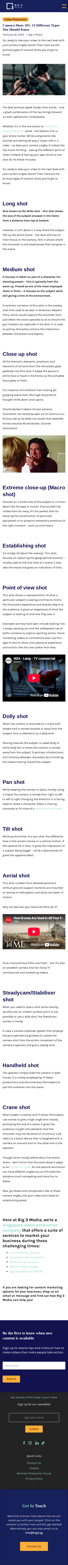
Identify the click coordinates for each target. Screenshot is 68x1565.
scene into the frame (48, 808)
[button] (64, 6)
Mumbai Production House (34, 1473)
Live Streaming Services (25, 1252)
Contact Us (34, 1463)
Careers (34, 1468)
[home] (13, 6)
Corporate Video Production (27, 1257)
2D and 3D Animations (24, 1262)
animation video (20, 1167)
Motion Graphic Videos (24, 1266)
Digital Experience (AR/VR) (26, 1271)
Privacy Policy (34, 1478)
